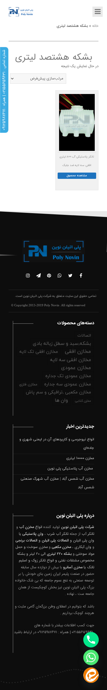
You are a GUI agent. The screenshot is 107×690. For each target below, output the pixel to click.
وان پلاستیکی (32, 534)
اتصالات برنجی (26, 540)
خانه (95, 26)
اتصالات (84, 335)
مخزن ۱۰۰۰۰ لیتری (80, 458)
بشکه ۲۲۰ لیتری (59, 554)
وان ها (61, 400)
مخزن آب (26, 527)
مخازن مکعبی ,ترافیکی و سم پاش (58, 392)
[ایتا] (91, 675)
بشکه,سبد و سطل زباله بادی (62, 343)
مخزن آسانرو (72, 567)
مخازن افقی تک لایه (38, 352)
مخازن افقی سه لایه (70, 360)
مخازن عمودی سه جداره (67, 384)
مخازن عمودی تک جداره (68, 376)
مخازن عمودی (76, 367)
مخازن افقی (78, 351)
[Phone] (91, 639)
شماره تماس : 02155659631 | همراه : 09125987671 (4, 90)
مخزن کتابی (83, 401)
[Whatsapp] (91, 657)
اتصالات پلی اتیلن (55, 540)
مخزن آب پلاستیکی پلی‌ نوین (70, 468)
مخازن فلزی (28, 384)
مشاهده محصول (76, 175)
